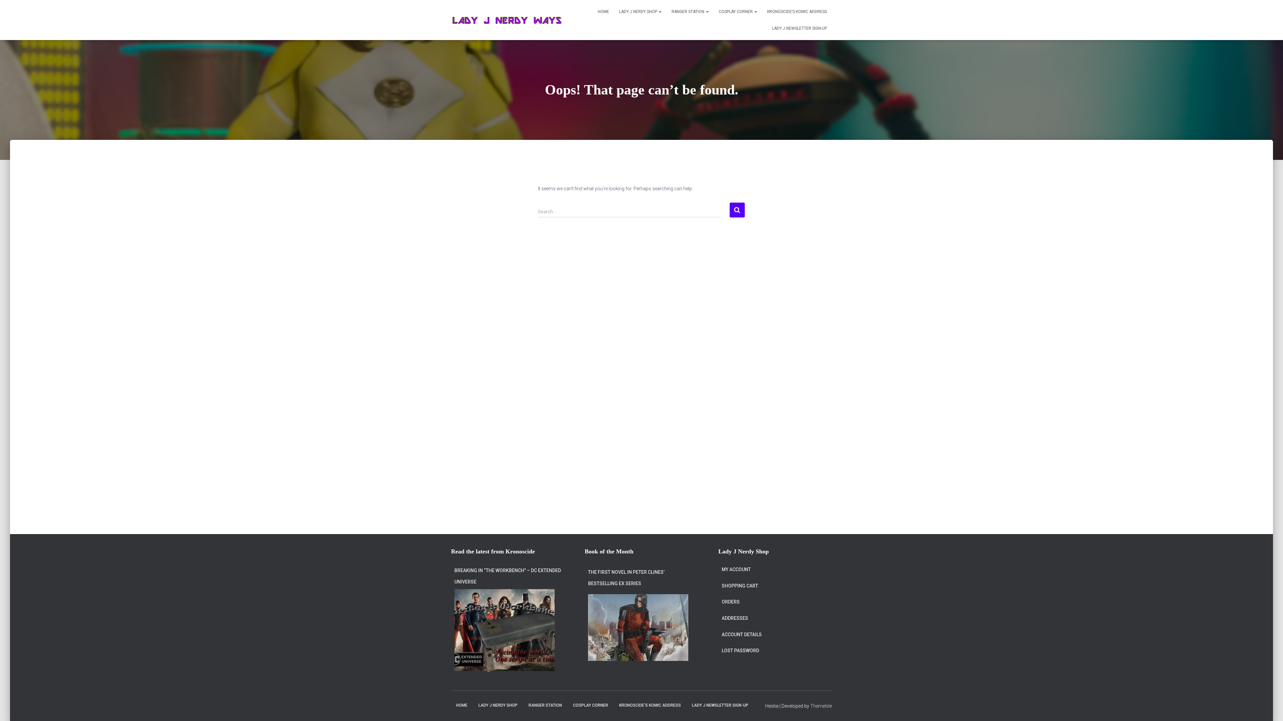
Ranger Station (688, 11)
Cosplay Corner (736, 11)
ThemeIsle (821, 706)
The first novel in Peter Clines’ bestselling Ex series (626, 577)
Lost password (740, 650)
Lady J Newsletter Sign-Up (799, 28)
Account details (742, 634)
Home (603, 11)
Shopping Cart (740, 585)
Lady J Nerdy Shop (638, 11)
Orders (731, 602)
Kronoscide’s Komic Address (797, 11)
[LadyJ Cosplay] (507, 20)
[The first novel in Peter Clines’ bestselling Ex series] (638, 627)
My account (736, 569)
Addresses (735, 618)
